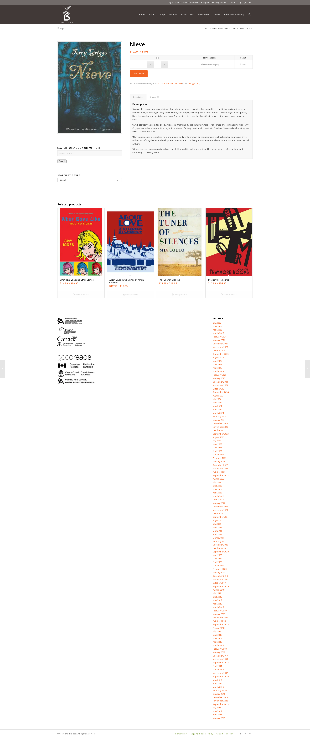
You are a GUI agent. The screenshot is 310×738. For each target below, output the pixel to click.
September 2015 (221, 704)
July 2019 (217, 593)
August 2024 (218, 395)
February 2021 (220, 541)
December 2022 (220, 465)
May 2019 (217, 600)
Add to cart (139, 73)
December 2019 (220, 575)
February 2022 (220, 499)
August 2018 (218, 627)
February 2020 (220, 568)
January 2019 (219, 614)
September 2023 (221, 433)
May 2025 (217, 364)
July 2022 (217, 482)
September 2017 (221, 662)
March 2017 (218, 669)
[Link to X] (245, 2)
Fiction (160, 83)
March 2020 (218, 565)
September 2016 (221, 676)
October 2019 (219, 582)
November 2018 (220, 617)
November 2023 (220, 426)
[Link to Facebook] (240, 2)
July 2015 (217, 707)
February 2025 (220, 374)
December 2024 (220, 381)
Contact (233, 2)
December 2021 (220, 506)
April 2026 (217, 329)
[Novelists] (2, 369)
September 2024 (221, 392)
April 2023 (217, 451)
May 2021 (217, 530)
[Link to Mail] (250, 2)
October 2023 (219, 430)
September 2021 (221, 516)
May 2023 (217, 447)
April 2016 (217, 683)
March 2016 (218, 686)
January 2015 (219, 718)
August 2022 (218, 478)
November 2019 (220, 579)
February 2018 (220, 648)
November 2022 (220, 468)
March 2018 (218, 645)
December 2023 (220, 423)
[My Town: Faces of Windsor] (307, 369)
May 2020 (217, 558)
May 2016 (217, 680)
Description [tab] (138, 97)
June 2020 (217, 555)
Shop (184, 2)
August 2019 (218, 589)
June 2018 (217, 634)
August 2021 (218, 520)
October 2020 (219, 548)
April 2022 (217, 492)
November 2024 (220, 385)
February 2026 (220, 336)
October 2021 (219, 513)
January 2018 (219, 652)
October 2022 (219, 472)
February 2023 (220, 458)
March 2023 (218, 454)
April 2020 (217, 562)
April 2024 (217, 409)
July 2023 (217, 440)
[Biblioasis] (66, 14)
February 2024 (220, 416)
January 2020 (219, 572)
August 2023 (218, 437)
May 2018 (217, 638)
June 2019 (217, 596)
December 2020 (220, 544)
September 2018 (221, 624)
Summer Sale (176, 83)
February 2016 (220, 690)
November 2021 (220, 510)
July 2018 (217, 631)
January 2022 (219, 503)
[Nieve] (89, 87)
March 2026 (218, 333)
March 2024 (218, 413)
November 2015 (220, 700)
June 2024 (217, 402)
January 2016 (219, 693)
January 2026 (219, 340)
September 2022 (221, 475)
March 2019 (218, 607)
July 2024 (217, 399)
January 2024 (219, 419)
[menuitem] (174, 2)
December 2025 (220, 343)
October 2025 (219, 350)
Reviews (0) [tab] (154, 97)
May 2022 (217, 489)
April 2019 (217, 603)
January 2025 (219, 378)
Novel (166, 83)
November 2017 (220, 659)
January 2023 (219, 461)
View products (82, 294)
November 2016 (220, 673)
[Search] (249, 14)
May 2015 (217, 711)
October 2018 (219, 621)
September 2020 (221, 551)
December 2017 (220, 655)
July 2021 (217, 523)
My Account (174, 2)
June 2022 (217, 485)
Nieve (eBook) (209, 57)
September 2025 (221, 354)
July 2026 (217, 322)
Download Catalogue (199, 2)
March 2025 (218, 371)
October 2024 (219, 388)
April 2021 (217, 534)
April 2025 (217, 367)
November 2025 (220, 347)
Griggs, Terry (195, 83)
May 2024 (217, 406)
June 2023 (217, 444)
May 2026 (217, 326)
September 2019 (221, 586)
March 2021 (218, 537)
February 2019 (220, 610)
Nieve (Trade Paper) (210, 64)
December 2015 (220, 697)
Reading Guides (219, 2)
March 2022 (218, 496)
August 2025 (218, 357)
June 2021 (217, 527)
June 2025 (217, 360)
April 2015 (217, 714)
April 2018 (217, 641)
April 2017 (217, 666)
